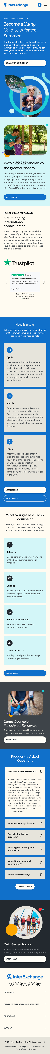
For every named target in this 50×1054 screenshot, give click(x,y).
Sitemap (32, 1049)
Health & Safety (11, 1046)
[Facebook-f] (11, 984)
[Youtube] (38, 984)
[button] (46, 5)
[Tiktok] (33, 984)
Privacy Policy (38, 1046)
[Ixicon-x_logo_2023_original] (27, 984)
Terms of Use (21, 1049)
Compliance (25, 1046)
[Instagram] (17, 984)
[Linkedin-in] (22, 984)
